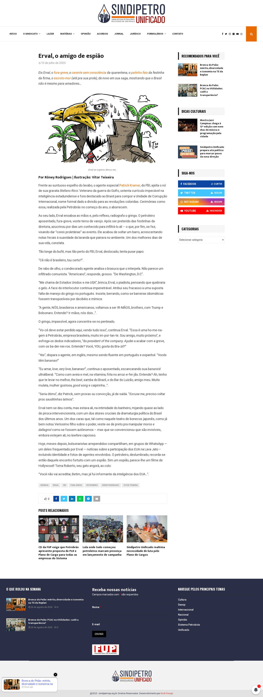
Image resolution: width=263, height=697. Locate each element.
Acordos (102, 33)
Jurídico (135, 33)
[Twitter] (227, 34)
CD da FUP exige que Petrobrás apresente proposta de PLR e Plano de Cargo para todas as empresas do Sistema (58, 553)
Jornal (118, 33)
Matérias (66, 33)
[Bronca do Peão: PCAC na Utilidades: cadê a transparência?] (187, 90)
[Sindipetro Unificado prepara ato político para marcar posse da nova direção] (187, 151)
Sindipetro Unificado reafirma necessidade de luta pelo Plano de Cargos (146, 551)
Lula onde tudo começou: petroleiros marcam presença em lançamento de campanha (102, 551)
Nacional (183, 614)
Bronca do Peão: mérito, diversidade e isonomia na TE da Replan (211, 70)
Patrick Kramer (129, 185)
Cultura (182, 599)
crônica (44, 485)
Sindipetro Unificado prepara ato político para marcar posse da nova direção (212, 152)
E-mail (96, 624)
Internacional (186, 609)
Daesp (181, 604)
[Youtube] (238, 34)
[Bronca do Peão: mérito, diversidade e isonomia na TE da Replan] (187, 69)
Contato (177, 33)
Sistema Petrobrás (189, 624)
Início (13, 33)
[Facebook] (223, 34)
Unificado (183, 629)
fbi (64, 485)
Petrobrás (92, 485)
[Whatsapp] (242, 34)
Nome (96, 607)
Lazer (50, 33)
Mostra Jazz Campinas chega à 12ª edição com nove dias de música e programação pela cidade (211, 128)
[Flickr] (234, 34)
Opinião (86, 33)
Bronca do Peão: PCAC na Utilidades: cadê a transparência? (211, 90)
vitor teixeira (131, 485)
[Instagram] (231, 34)
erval (56, 485)
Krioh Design (167, 693)
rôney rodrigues (110, 485)
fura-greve (76, 485)
